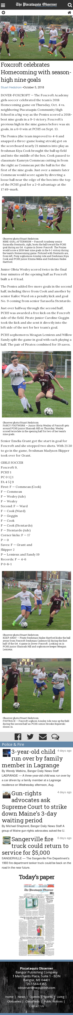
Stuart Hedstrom (11, 87)
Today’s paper (36, 877)
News (22, 997)
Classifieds (32, 1001)
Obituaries (14, 1001)
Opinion (35, 997)
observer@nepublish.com (36, 988)
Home (9, 997)
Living (60, 997)
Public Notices (53, 1001)
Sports (48, 997)
